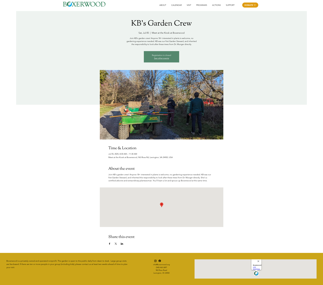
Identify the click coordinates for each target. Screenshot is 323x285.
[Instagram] (155, 260)
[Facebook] (159, 260)
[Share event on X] (116, 244)
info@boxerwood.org (161, 264)
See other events (161, 58)
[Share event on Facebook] (109, 244)
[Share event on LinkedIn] (122, 244)
